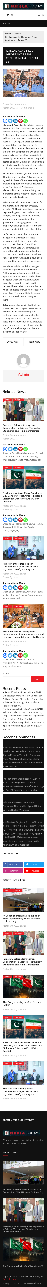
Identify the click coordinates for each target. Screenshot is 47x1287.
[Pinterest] (20, 121)
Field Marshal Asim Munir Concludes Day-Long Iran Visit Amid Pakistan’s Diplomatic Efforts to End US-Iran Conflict (22, 497)
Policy (16, 1283)
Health (8, 890)
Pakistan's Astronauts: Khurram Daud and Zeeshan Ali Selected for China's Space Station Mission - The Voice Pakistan (23, 751)
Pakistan (18, 400)
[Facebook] (5, 121)
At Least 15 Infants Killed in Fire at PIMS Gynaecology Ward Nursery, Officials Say (21, 918)
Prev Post (13, 341)
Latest (7, 400)
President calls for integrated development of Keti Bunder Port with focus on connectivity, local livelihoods (23, 634)
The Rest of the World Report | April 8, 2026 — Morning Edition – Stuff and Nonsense (21, 782)
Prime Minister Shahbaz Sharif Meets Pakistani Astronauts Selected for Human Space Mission (23, 763)
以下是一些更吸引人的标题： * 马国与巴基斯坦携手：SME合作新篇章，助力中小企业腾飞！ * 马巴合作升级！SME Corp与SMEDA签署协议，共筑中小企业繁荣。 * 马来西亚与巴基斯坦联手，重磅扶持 (23, 830)
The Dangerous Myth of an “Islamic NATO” (23, 709)
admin (16, 108)
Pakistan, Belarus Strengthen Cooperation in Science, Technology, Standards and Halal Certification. (22, 428)
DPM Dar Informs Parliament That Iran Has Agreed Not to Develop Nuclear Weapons (22, 806)
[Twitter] (10, 121)
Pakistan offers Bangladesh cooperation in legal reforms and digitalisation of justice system (21, 566)
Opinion (18, 977)
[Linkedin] (15, 121)
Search (6, 673)
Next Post (34, 341)
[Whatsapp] (25, 121)
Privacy (6, 1283)
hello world (8, 802)
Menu (7, 23)
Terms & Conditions (32, 1283)
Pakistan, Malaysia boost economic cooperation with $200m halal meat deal (21, 841)
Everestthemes (10, 1279)
